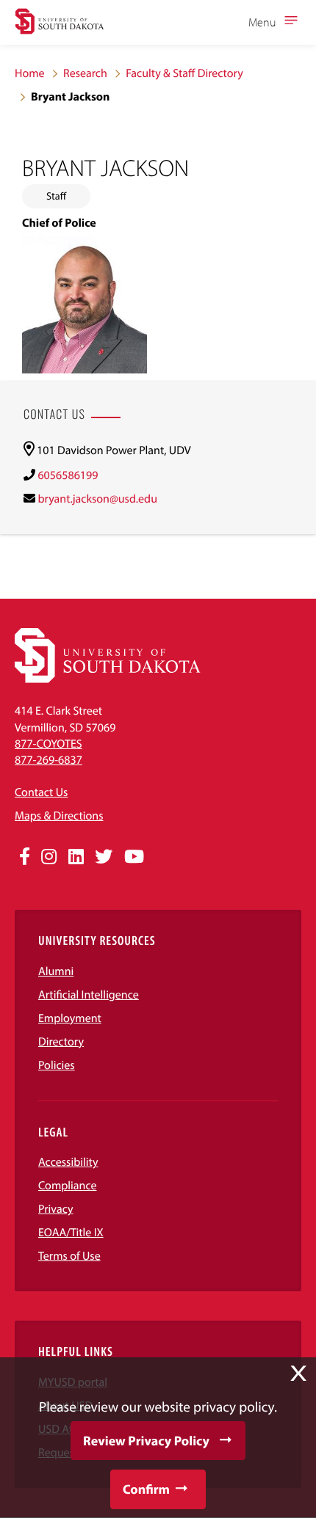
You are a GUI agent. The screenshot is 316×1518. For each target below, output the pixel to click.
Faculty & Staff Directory (184, 73)
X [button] (298, 1373)
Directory (61, 1041)
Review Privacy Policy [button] (146, 1440)
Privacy (55, 1209)
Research (85, 73)
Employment (69, 1018)
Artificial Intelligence (88, 995)
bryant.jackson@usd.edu (97, 499)
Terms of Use (69, 1256)
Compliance (67, 1185)
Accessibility (68, 1162)
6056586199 (67, 475)
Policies (56, 1065)
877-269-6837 (48, 760)
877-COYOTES (48, 744)
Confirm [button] (146, 1489)
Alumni (55, 971)
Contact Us (41, 792)
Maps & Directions (59, 816)
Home (30, 73)
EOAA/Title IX (71, 1232)
